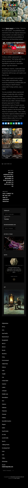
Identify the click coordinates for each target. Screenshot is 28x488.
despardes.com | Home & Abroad (17, 476)
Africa (3, 326)
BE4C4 (3, 347)
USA (3, 454)
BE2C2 (3, 343)
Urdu (3, 451)
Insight (4, 163)
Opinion (4, 404)
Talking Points (5, 444)
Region (4, 424)
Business (4, 353)
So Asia (4, 434)
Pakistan (4, 407)
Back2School (5, 336)
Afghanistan (5, 323)
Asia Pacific (5, 333)
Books (3, 350)
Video (3, 458)
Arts (3, 330)
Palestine (4, 411)
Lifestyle (4, 390)
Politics (4, 417)
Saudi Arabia (5, 431)
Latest (3, 387)
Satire (3, 427)
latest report (9, 28)
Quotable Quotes (6, 421)
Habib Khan (5, 363)
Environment (5, 360)
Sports (3, 441)
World (3, 464)
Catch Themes (17, 478)
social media (5, 437)
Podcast (4, 414)
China (3, 357)
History (4, 367)
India (3, 370)
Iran (3, 377)
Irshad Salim (5, 380)
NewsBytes (5, 397)
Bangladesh (5, 340)
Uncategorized (6, 448)
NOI (3, 400)
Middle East (9, 163)
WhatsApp (4, 461)
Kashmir (4, 384)
